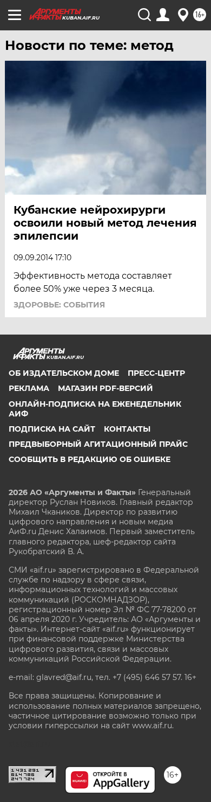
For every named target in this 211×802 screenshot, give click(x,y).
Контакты (127, 429)
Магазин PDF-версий (105, 388)
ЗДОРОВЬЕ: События (59, 305)
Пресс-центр (156, 373)
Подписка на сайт (52, 429)
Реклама (29, 388)
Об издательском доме (64, 373)
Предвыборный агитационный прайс (98, 444)
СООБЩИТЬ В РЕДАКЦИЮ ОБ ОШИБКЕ (89, 459)
